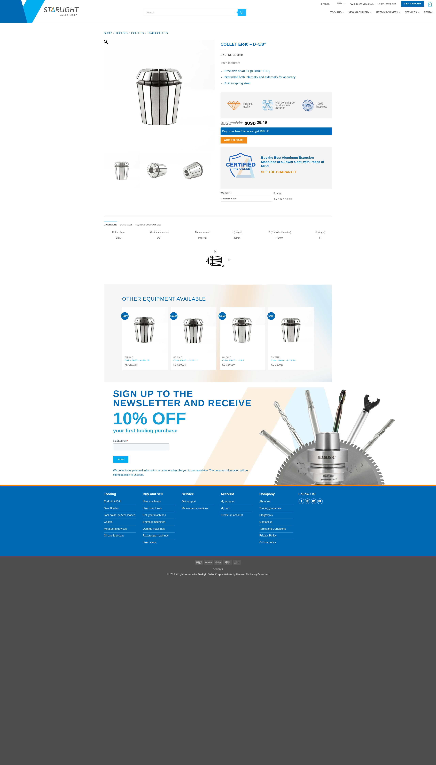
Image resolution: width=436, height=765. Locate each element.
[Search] (242, 12)
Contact (218, 569)
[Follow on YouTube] (320, 501)
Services (411, 12)
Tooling (336, 12)
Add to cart (234, 140)
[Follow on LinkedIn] (313, 501)
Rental (428, 12)
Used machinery (387, 12)
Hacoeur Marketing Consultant (252, 574)
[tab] (110, 225)
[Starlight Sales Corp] (61, 11)
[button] (387, 4)
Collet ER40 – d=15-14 (283, 360)
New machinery (358, 12)
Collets (137, 33)
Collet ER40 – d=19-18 (137, 360)
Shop (108, 33)
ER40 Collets (157, 33)
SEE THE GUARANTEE (279, 172)
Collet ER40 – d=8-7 (233, 360)
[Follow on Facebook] (301, 501)
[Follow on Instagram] (307, 501)
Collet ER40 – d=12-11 (185, 360)
